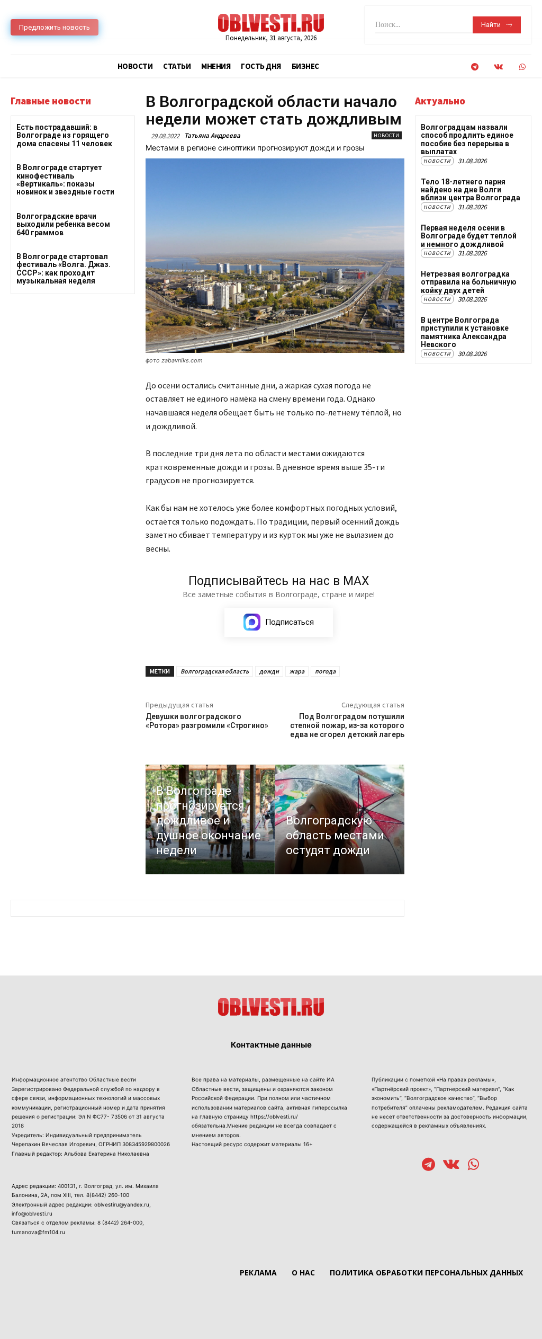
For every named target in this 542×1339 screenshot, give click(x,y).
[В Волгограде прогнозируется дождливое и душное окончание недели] (210, 820)
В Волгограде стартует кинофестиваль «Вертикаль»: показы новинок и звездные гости (65, 179)
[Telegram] (474, 67)
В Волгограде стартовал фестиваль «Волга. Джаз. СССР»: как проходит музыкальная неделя (63, 268)
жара (297, 671)
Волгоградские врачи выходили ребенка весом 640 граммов (63, 224)
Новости (387, 135)
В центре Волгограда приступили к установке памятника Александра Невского (465, 332)
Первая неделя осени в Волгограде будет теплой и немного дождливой (469, 236)
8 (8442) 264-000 (119, 1222)
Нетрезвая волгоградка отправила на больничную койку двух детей (469, 282)
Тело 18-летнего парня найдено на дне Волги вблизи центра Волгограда (470, 190)
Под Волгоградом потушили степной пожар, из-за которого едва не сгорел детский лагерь (347, 725)
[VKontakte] (498, 67)
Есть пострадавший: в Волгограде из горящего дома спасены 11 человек (64, 135)
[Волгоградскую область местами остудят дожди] (339, 820)
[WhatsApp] (522, 67)
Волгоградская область (214, 671)
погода (325, 671)
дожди (269, 671)
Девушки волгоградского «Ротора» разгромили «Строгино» (207, 721)
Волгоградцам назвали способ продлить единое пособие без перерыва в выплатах (467, 139)
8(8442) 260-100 (107, 1195)
